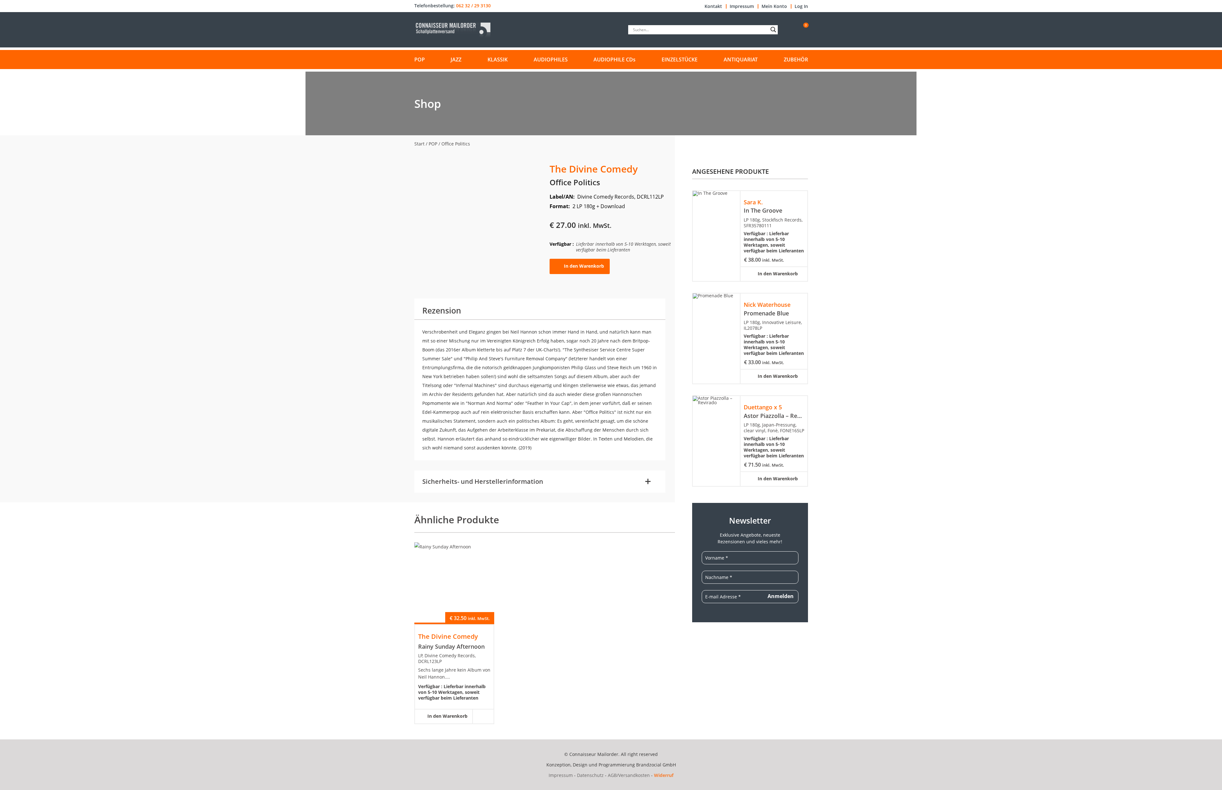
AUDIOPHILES (551, 59)
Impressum (742, 6)
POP (419, 59)
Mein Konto (774, 6)
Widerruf (663, 775)
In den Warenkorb (584, 266)
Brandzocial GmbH (656, 765)
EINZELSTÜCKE (680, 59)
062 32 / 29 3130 (473, 6)
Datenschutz (590, 775)
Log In (801, 6)
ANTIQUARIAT (741, 59)
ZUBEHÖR (796, 59)
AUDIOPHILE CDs (614, 59)
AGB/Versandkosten (629, 775)
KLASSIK (498, 59)
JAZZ (456, 59)
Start (419, 144)
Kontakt (713, 6)
